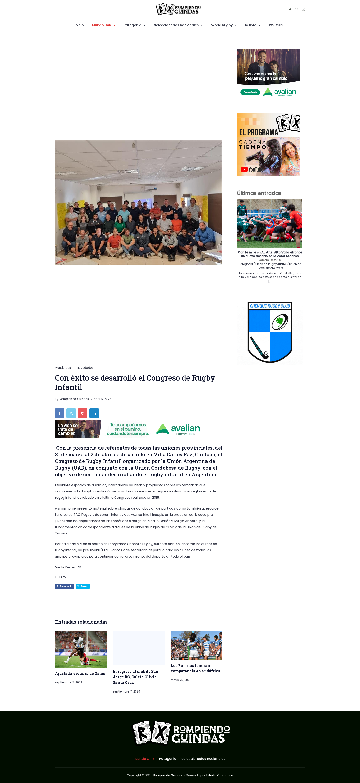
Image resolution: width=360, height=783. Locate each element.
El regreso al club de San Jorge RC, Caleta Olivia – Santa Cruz (136, 677)
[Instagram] (296, 9)
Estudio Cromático (219, 775)
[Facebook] (290, 9)
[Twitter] (303, 9)
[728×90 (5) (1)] (131, 437)
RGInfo (250, 25)
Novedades (85, 368)
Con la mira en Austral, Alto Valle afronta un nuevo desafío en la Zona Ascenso (270, 254)
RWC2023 (277, 25)
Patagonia (132, 25)
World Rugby (222, 25)
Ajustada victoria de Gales (80, 673)
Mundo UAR (101, 25)
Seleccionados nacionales (176, 25)
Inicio (79, 25)
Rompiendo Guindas (168, 775)
